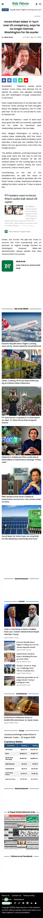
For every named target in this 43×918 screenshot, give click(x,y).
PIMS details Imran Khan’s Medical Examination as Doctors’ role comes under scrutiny (21, 499)
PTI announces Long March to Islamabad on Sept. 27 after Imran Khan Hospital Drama (21, 420)
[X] (15, 80)
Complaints (6, 899)
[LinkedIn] (9, 80)
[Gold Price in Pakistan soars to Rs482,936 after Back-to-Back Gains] (21, 706)
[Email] (26, 80)
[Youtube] (11, 903)
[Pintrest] (23, 903)
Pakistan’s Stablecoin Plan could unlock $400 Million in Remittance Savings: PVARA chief (21, 460)
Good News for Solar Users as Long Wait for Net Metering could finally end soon (20, 537)
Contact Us (16, 895)
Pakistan (37, 16)
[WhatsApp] (20, 80)
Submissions (19, 899)
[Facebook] (4, 80)
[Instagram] (15, 903)
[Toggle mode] (36, 4)
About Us (5, 895)
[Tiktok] (19, 903)
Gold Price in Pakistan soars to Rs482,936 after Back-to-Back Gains (21, 718)
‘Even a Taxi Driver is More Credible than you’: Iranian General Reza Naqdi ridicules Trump (21, 632)
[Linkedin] (27, 903)
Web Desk (8, 37)
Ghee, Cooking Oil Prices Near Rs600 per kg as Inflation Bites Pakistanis (20, 381)
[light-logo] (21, 4)
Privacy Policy (29, 895)
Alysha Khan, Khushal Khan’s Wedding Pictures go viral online (27, 656)
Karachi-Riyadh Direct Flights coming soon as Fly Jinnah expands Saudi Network (21, 344)
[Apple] (36, 903)
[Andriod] (31, 903)
